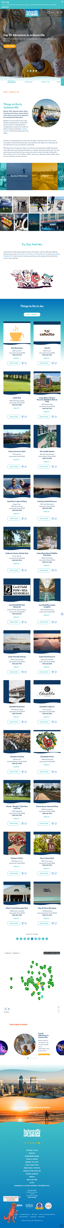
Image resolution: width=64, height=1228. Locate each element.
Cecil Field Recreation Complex (47, 606)
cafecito (47, 348)
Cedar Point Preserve (47, 657)
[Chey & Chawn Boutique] (47, 893)
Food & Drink (32, 1159)
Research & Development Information (32, 1185)
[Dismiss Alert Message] (62, 2)
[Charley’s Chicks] (16, 843)
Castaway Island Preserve (47, 501)
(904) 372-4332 (47, 915)
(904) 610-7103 (17, 355)
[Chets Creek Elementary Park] (16, 893)
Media (32, 1177)
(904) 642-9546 (17, 510)
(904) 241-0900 (17, 763)
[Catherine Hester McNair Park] (16, 538)
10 (39, 939)
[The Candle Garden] (47, 436)
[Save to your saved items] (26, 363)
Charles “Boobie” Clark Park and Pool (17, 807)
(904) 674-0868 (47, 713)
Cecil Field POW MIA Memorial (17, 606)
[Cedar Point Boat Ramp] (16, 642)
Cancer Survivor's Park (16, 451)
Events (32, 1153)
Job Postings (33, 1216)
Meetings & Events (32, 1168)
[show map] (23, 363)
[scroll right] (62, 82)
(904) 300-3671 (17, 614)
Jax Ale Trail (28, 254)
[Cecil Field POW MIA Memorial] (16, 590)
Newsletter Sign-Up (32, 1171)
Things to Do (32, 1150)
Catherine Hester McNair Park (16, 553)
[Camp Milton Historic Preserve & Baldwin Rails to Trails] (47, 383)
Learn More (9, 46)
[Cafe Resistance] (16, 333)
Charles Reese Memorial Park (47, 806)
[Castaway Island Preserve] (47, 486)
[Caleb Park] (16, 383)
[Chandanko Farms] (47, 741)
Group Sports (32, 1174)
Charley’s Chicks (17, 858)
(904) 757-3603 (47, 562)
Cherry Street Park (47, 858)
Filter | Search (31, 314)
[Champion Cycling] (16, 741)
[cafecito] (47, 333)
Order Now (32, 1112)
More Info (5, 7)
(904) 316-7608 (47, 458)
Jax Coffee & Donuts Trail (40, 254)
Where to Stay (31, 1162)
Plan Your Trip (32, 1165)
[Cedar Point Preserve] (47, 642)
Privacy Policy (41, 1216)
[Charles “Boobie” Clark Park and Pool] (16, 791)
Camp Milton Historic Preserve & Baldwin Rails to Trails (47, 399)
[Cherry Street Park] (47, 843)
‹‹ (17, 939)
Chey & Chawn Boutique (47, 908)
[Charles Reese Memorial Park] (47, 791)
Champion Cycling (17, 757)
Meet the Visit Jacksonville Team (47, 1214)
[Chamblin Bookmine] (16, 692)
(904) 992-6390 (17, 915)
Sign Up (32, 1087)
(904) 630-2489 (17, 405)
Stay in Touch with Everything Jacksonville (10, 1199)
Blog (32, 1183)
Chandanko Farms (47, 757)
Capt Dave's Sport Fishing (17, 501)
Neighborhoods (32, 1156)
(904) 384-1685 (17, 713)
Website (16, 358)
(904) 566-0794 (47, 355)
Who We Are (32, 1179)
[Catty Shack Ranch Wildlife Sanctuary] (47, 538)
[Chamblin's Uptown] (47, 692)
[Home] (32, 13)
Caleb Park (17, 398)
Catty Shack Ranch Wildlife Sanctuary (47, 554)
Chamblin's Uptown (47, 707)
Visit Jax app (20, 254)
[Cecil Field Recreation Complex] (47, 590)
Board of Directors (24, 1216)
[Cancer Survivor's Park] (16, 436)
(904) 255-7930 (47, 408)
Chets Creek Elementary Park (17, 908)
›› (46, 939)
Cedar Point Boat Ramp (17, 657)
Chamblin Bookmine (17, 707)
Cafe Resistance (17, 348)
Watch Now (34, 1214)
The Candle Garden (47, 451)
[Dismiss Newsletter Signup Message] (20, 1197)
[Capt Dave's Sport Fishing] (16, 486)
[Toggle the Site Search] (58, 12)
